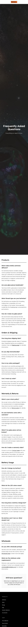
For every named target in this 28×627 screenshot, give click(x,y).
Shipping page (15, 345)
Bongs (3, 605)
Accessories (4, 612)
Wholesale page (6, 553)
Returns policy (15, 408)
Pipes (3, 602)
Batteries (4, 599)
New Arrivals (5, 623)
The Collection (5, 620)
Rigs (3, 607)
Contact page (16, 450)
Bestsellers (4, 626)
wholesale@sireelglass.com (9, 567)
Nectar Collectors (6, 610)
